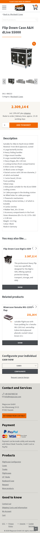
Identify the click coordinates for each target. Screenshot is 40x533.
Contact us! (6, 504)
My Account (6, 511)
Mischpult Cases (16, 96)
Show (21, 287)
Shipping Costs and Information (14, 507)
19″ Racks (6, 477)
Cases (4, 465)
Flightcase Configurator (11, 462)
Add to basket (23, 125)
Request (5, 484)
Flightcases (6, 473)
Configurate (20, 371)
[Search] (36, 20)
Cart (4, 515)
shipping (27, 113)
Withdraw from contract (14, 416)
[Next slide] (36, 81)
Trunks (4, 469)
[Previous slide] (32, 248)
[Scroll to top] (36, 529)
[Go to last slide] (4, 81)
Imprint (22, 524)
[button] (34, 44)
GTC (3, 524)
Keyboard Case (8, 481)
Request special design (20, 377)
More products (8, 488)
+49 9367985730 (10, 394)
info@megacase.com (12, 397)
